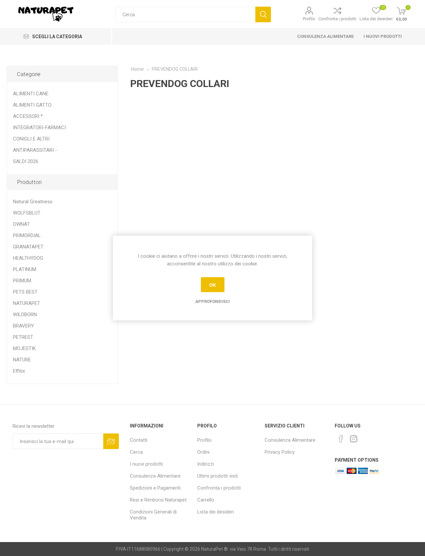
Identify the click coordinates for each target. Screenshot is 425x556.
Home (137, 69)
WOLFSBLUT (27, 213)
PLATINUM (24, 269)
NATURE (22, 360)
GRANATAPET (28, 247)
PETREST (23, 337)
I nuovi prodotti (383, 36)
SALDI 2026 (25, 161)
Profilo (309, 18)
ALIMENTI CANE (30, 94)
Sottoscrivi (111, 441)
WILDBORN (25, 315)
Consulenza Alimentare (325, 36)
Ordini (203, 452)
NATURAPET (26, 303)
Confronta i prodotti (337, 18)
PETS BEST (25, 292)
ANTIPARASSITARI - (35, 150)
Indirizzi (205, 464)
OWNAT (21, 224)
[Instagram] (353, 438)
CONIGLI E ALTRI (31, 139)
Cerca (263, 14)
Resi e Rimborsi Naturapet (158, 500)
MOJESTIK (24, 348)
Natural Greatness (32, 202)
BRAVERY (23, 326)
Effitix (19, 371)
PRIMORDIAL (27, 235)
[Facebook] (341, 438)
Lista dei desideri (215, 512)
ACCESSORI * (28, 116)
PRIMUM (22, 281)
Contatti (138, 440)
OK (212, 284)
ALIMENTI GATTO (32, 105)
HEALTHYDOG (28, 258)
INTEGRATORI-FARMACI (39, 128)
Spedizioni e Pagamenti (155, 488)
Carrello (205, 500)
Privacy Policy (280, 452)
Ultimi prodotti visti (217, 476)
